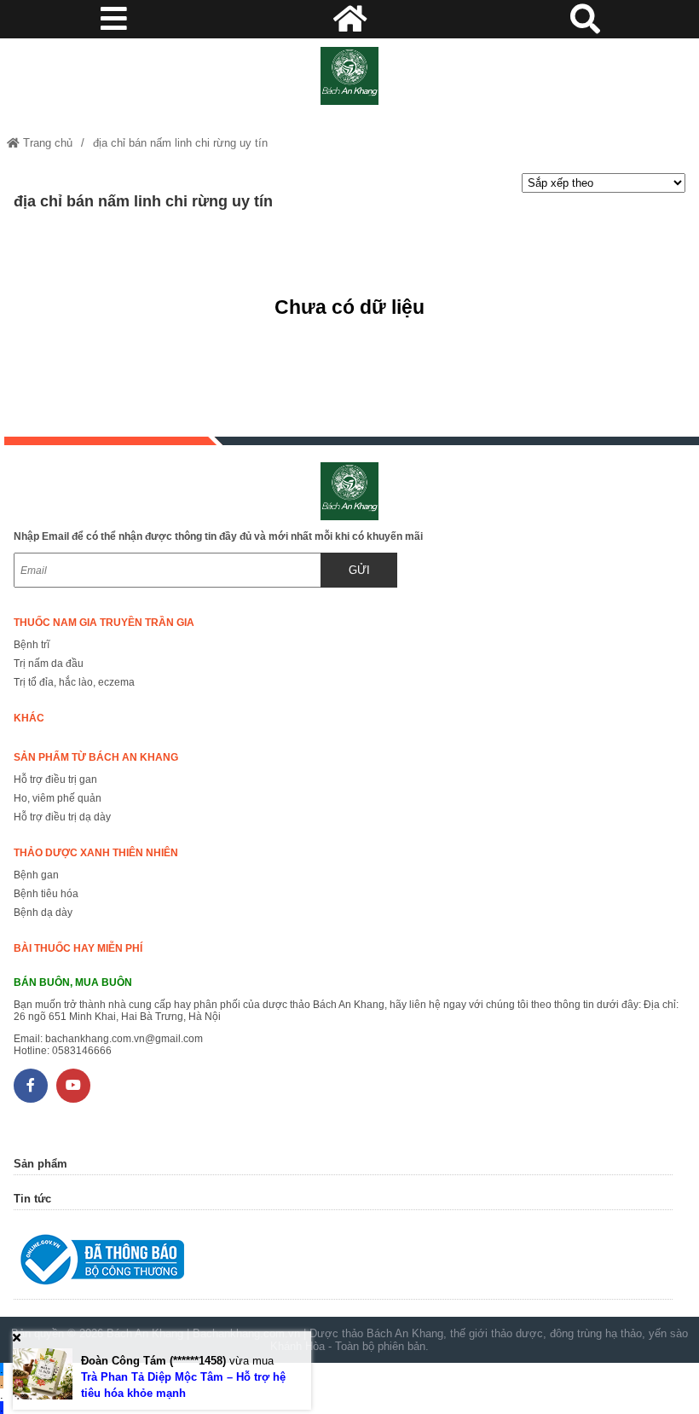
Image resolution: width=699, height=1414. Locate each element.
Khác (29, 718)
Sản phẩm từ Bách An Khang (96, 757)
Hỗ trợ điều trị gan (55, 779)
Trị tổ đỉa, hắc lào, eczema (74, 682)
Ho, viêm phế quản (57, 798)
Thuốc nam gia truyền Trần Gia (104, 623)
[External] (343, 1263)
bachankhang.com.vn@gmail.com (124, 1039)
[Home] (349, 76)
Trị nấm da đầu (49, 663)
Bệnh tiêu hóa (46, 894)
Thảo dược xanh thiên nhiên (96, 853)
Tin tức (32, 1198)
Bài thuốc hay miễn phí (78, 948)
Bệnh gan (36, 875)
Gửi (359, 570)
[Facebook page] (31, 1086)
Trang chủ (46, 142)
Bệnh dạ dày (43, 913)
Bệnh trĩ (31, 645)
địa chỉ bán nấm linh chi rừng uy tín (180, 142)
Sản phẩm (40, 1163)
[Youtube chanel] (73, 1086)
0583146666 (82, 1051)
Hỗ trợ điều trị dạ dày (62, 817)
